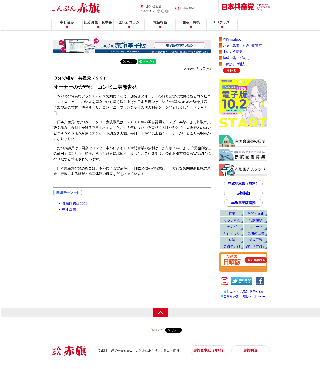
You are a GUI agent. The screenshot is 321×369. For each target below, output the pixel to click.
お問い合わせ (152, 6)
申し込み (67, 22)
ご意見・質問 (169, 350)
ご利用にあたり (146, 350)
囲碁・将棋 (191, 22)
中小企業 (69, 209)
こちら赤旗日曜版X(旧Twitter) (244, 296)
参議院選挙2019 (75, 203)
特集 (232, 213)
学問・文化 (256, 213)
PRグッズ (222, 22)
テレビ (232, 226)
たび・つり (232, 233)
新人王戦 (255, 240)
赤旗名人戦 (232, 246)
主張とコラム (129, 22)
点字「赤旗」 (256, 246)
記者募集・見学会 (98, 22)
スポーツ (255, 226)
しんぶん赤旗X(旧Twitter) (244, 291)
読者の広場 (256, 233)
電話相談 (160, 22)
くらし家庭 (232, 220)
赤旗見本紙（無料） (243, 183)
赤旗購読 (243, 193)
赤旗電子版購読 (243, 203)
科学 (232, 240)
